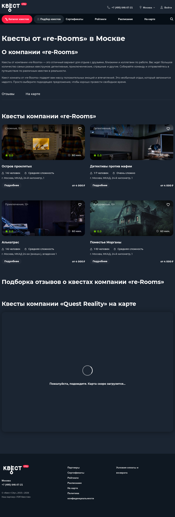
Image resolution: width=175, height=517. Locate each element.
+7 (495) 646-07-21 (12, 484)
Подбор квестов (50, 19)
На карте (149, 19)
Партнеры (74, 467)
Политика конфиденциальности (81, 496)
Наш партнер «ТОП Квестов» (16, 497)
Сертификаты (74, 19)
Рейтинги (100, 19)
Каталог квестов (19, 19)
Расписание (125, 19)
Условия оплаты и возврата (127, 470)
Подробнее (11, 185)
